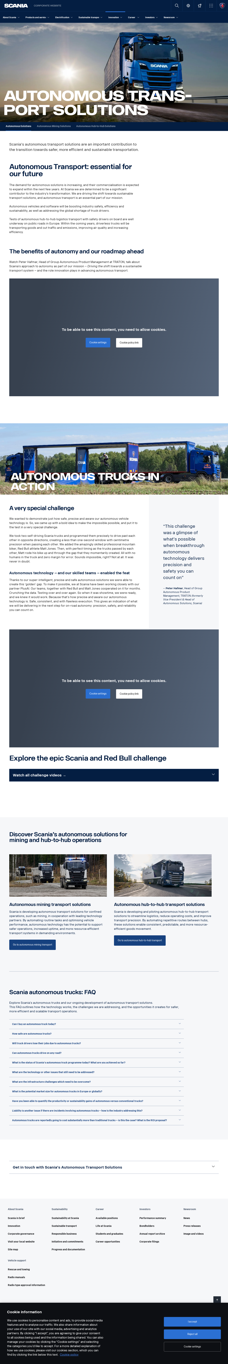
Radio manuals (16, 1277)
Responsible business (64, 1233)
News (186, 1218)
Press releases (192, 1226)
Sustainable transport (64, 1226)
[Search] (176, 5)
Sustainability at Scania (65, 1218)
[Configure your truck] (199, 5)
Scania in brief (16, 1218)
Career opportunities (108, 1241)
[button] (211, 5)
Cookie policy (69, 1354)
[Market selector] (188, 5)
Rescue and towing (19, 1269)
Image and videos (193, 1233)
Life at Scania (104, 1226)
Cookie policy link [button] (129, 342)
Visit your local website (21, 1241)
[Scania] (16, 6)
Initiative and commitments (67, 1241)
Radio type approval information (26, 1285)
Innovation (14, 1226)
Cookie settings (192, 1346)
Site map (13, 1249)
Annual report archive (152, 1233)
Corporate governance (21, 1233)
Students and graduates (109, 1233)
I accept (192, 1321)
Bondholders (146, 1226)
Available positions (107, 1218)
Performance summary (152, 1218)
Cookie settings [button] (98, 342)
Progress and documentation (68, 1249)
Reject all (192, 1334)
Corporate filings (149, 1241)
